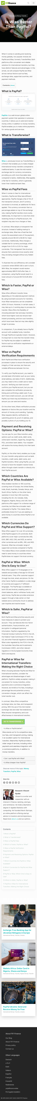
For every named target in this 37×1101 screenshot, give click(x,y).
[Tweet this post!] (7, 783)
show (12, 85)
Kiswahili (9, 1081)
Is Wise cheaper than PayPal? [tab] (15, 762)
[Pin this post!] (13, 783)
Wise (4, 161)
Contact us (10, 1049)
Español (8, 1074)
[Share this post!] (4, 783)
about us (15, 819)
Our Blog (9, 1038)
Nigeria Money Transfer (27, 973)
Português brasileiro (13, 1092)
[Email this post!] (19, 783)
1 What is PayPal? (9, 834)
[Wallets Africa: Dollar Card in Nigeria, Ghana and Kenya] (18, 966)
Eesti (7, 1067)
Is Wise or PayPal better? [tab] (13, 728)
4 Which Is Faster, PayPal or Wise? (15, 844)
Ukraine (22, 935)
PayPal (4, 115)
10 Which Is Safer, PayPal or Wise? (15, 880)
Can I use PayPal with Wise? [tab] (14, 758)
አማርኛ (8, 1063)
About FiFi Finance (12, 1042)
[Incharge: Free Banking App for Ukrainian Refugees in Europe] (18, 927)
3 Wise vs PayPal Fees (11, 841)
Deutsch (9, 1059)
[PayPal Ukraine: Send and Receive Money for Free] (18, 1004)
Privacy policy (11, 1045)
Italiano (8, 1070)
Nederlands (10, 1085)
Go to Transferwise (12, 721)
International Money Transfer (18, 16)
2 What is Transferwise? (12, 837)
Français (9, 1077)
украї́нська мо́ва (12, 1088)
